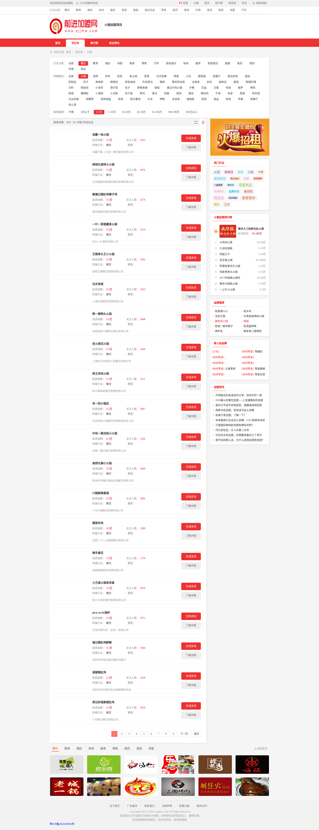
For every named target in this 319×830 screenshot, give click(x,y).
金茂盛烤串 (249, 326)
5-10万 (112, 112)
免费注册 (184, 806)
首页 (207, 3)
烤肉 (252, 87)
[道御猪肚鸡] (72, 681)
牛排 (218, 93)
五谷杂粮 (73, 99)
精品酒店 (234, 178)
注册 (196, 3)
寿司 (142, 93)
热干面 (129, 93)
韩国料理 (251, 82)
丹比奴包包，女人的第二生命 (232, 430)
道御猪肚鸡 (99, 672)
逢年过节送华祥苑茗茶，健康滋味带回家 (238, 405)
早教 (260, 172)
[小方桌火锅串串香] (72, 591)
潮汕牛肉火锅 (174, 87)
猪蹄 (162, 82)
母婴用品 (245, 185)
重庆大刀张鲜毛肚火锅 (251, 228)
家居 (124, 10)
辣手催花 (97, 552)
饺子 (85, 82)
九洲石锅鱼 (225, 248)
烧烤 (95, 76)
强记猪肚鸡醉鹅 (102, 642)
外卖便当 (147, 82)
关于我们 (115, 806)
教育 (78, 10)
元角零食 (230, 368)
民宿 (246, 178)
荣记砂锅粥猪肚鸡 (103, 702)
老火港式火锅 (100, 343)
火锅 (83, 76)
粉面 (71, 93)
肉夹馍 (256, 93)
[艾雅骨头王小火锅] (72, 262)
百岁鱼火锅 (225, 260)
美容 (221, 10)
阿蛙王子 (224, 254)
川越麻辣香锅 (100, 493)
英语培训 (220, 178)
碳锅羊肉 (97, 522)
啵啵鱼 (190, 99)
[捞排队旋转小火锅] (72, 173)
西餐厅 (217, 76)
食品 (216, 99)
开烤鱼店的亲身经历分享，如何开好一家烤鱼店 (241, 395)
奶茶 (119, 76)
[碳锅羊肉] (72, 531)
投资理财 (233, 198)
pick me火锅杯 (101, 612)
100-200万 (173, 112)
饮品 (204, 87)
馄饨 (204, 99)
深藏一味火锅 (100, 134)
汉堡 (216, 87)
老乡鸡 (247, 311)
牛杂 (150, 99)
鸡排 (228, 87)
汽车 (243, 10)
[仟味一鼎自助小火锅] (72, 442)
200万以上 (191, 112)
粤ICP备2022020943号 (62, 824)
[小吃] (215, 351)
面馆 (236, 82)
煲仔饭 (114, 87)
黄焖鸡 (204, 93)
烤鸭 (162, 99)
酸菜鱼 (202, 76)
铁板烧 (84, 87)
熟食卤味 (130, 82)
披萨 (240, 87)
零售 (163, 10)
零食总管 (260, 374)
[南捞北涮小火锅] (72, 471)
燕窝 (242, 93)
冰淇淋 (176, 99)
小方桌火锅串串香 (103, 582)
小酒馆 (99, 93)
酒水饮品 (150, 10)
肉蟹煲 (90, 99)
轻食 (230, 93)
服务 (112, 10)
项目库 (75, 43)
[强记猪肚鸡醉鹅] (72, 651)
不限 (71, 112)
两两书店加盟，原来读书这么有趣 (234, 410)
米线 (209, 82)
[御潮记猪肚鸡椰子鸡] (72, 203)
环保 (198, 10)
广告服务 (132, 806)
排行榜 (219, 3)
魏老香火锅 (221, 321)
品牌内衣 (234, 191)
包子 (127, 87)
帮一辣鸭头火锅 (102, 313)
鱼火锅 (133, 76)
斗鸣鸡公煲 (225, 242)
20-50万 (141, 112)
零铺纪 (259, 351)
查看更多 (262, 748)
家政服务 (258, 178)
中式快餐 (161, 76)
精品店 (219, 198)
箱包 (216, 204)
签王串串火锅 (100, 373)
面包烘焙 (233, 76)
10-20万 (126, 112)
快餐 (166, 93)
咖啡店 (223, 82)
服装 (135, 10)
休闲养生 (219, 191)
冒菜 (146, 76)
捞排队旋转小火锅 (103, 164)
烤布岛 (219, 331)
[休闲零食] (248, 351)
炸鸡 (107, 76)
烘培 (120, 99)
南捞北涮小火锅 (102, 463)
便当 (154, 93)
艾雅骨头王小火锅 (103, 254)
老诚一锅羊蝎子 (224, 326)
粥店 (191, 93)
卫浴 (227, 204)
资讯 (244, 3)
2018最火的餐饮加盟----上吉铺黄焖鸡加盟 (239, 400)
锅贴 (157, 87)
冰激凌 (196, 82)
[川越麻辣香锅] (72, 501)
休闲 (101, 10)
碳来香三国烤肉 (252, 331)
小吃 (188, 76)
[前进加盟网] (73, 26)
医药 (175, 10)
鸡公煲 (72, 104)
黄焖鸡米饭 (178, 82)
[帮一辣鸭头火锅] (72, 322)
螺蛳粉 (84, 93)
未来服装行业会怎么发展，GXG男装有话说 (240, 420)
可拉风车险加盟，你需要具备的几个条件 (238, 435)
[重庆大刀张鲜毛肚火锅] (227, 231)
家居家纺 (213, 63)
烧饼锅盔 (106, 99)
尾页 (196, 733)
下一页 (184, 733)
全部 (71, 63)
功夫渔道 (97, 284)
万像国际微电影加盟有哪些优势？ (234, 425)
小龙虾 (99, 87)
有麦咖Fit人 (221, 311)
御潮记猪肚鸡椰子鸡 (104, 194)
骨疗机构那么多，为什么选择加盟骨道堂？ (240, 440)
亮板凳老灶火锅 (228, 272)
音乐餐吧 (135, 99)
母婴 (232, 10)
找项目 (232, 3)
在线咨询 (191, 138)
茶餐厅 (254, 99)
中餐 (191, 87)
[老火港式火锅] (72, 352)
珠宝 (209, 10)
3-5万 (99, 112)
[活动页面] (239, 137)
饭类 (178, 93)
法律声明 (167, 806)
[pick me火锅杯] (72, 621)
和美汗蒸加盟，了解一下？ (230, 415)
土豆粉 (114, 93)
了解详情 (191, 147)
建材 (186, 10)
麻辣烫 (114, 82)
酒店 (89, 10)
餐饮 (67, 10)
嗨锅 (246, 321)
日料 (71, 87)
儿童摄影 (218, 185)
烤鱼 (176, 76)
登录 (185, 3)
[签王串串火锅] (72, 382)
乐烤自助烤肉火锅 (253, 316)
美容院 (248, 191)
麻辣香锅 (142, 87)
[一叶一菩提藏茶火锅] (72, 232)
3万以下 (85, 112)
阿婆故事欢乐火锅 (229, 266)
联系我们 (149, 806)
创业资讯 (114, 43)
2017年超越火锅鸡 (229, 277)
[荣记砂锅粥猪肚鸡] (72, 710)
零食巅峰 (260, 368)
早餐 (240, 99)
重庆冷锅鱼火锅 (228, 283)
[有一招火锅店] (72, 412)
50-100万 (157, 112)
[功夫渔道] (72, 292)
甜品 (247, 76)
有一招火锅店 (100, 403)
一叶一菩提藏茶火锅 (104, 224)
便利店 (230, 185)
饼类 (228, 99)
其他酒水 (171, 63)
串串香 (99, 82)
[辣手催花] (72, 561)
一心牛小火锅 (227, 289)
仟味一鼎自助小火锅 (104, 433)
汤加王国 (220, 316)
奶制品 (72, 82)
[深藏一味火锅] (72, 143)
